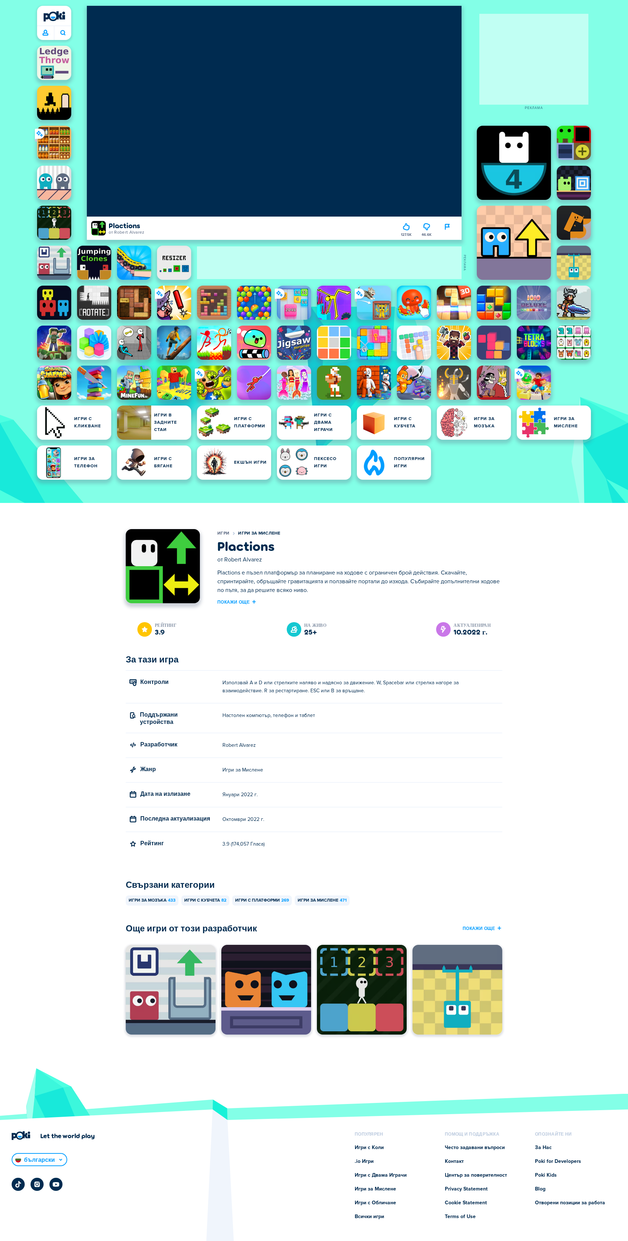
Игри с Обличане (375, 1202)
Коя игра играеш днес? (62, 33)
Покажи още (233, 601)
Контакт (454, 1161)
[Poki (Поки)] (54, 16)
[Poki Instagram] (37, 1184)
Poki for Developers (558, 1161)
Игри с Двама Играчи (381, 1175)
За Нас (543, 1147)
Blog (540, 1189)
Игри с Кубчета (205, 900)
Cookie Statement (466, 1202)
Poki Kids (546, 1175)
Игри (223, 533)
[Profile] (45, 33)
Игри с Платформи (262, 900)
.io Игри (364, 1161)
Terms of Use (460, 1216)
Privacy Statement (466, 1189)
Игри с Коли (369, 1147)
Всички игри (369, 1216)
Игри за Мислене (259, 533)
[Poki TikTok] (18, 1184)
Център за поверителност (476, 1175)
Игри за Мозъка (152, 900)
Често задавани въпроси (475, 1147)
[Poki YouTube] (56, 1184)
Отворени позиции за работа (570, 1202)
